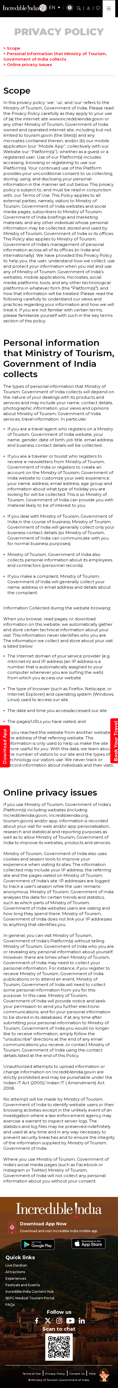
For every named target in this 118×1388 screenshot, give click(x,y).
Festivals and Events (22, 1285)
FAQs (10, 1305)
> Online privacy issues (27, 64)
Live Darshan (16, 1265)
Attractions (15, 1272)
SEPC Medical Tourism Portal (29, 1298)
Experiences (15, 1278)
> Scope (11, 48)
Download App (4, 746)
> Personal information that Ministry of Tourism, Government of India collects (54, 56)
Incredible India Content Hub (29, 1291)
